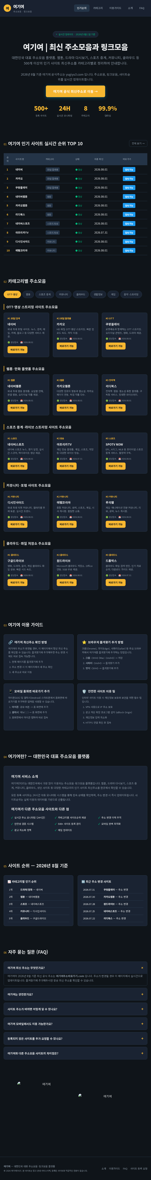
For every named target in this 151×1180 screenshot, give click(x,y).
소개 (130, 8)
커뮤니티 (63, 294)
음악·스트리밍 (131, 294)
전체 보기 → (138, 143)
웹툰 (28, 294)
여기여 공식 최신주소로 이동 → (75, 91)
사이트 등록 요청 (138, 1168)
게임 (113, 294)
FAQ (141, 8)
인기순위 (82, 8)
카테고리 (98, 8)
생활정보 (98, 294)
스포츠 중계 (45, 294)
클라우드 (80, 294)
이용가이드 (115, 8)
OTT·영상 (12, 294)
